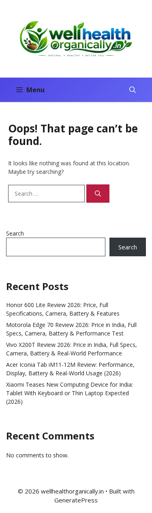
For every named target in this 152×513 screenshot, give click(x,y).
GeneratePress (76, 500)
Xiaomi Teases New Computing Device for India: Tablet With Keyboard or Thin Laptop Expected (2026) (69, 393)
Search (15, 233)
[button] (132, 90)
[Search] (97, 193)
